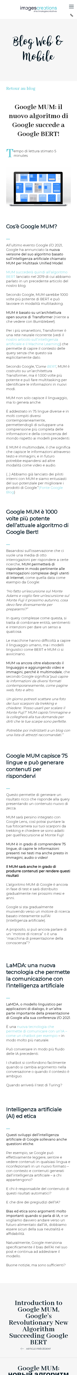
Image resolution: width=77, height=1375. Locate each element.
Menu (71, 6)
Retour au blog (20, 88)
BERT (51, 366)
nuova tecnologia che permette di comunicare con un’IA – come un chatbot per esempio (36, 1031)
